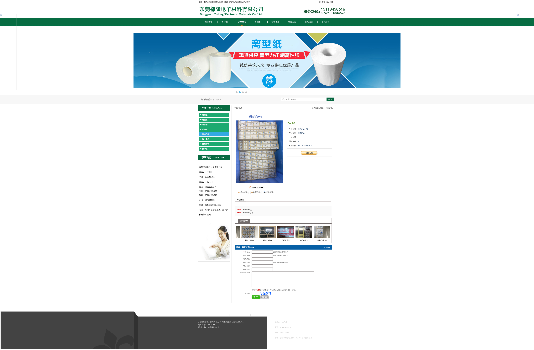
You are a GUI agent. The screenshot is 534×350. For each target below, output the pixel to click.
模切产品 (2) (313, 240)
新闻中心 (259, 22)
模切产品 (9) (247, 210)
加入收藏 (329, 2)
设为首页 (322, 2)
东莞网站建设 (214, 327)
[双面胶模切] (277, 231)
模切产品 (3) (240, 240)
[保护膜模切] (295, 231)
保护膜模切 (295, 240)
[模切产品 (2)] (313, 231)
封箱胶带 (205, 144)
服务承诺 (325, 22)
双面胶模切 (277, 240)
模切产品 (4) (259, 240)
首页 (322, 108)
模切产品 (205, 134)
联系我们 (309, 22)
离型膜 (204, 120)
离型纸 (204, 115)
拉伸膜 (204, 149)
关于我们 (225, 22)
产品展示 (242, 22)
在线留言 (292, 22)
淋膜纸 (204, 125)
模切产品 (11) (248, 213)
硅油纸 (204, 129)
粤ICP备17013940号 (206, 325)
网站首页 (208, 22)
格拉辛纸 (205, 139)
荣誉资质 (275, 22)
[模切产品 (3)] (241, 231)
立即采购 (309, 153)
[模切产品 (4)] (259, 231)
